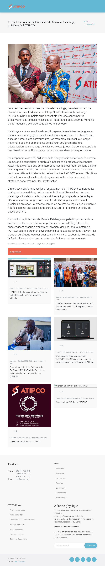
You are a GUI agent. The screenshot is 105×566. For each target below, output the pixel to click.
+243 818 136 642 (22, 471)
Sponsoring (61, 488)
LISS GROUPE (19, 562)
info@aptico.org (21, 479)
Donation (59, 483)
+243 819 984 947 (23, 476)
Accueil (86, 21)
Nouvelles (90, 24)
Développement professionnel (22, 520)
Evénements (61, 493)
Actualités (60, 473)
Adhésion (60, 468)
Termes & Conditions (18, 539)
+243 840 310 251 (23, 473)
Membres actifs (16, 529)
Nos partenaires (16, 534)
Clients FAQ (61, 478)
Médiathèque (61, 498)
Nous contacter (16, 515)
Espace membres (17, 524)
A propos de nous (17, 510)
